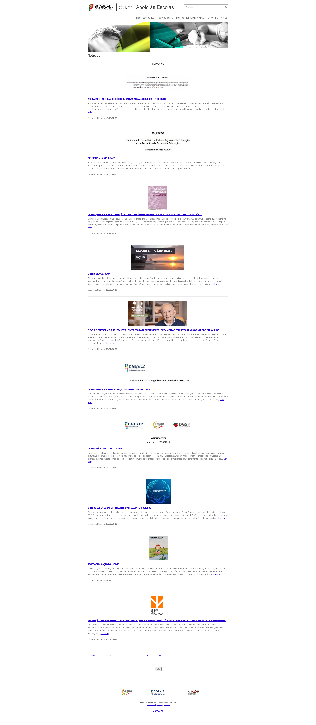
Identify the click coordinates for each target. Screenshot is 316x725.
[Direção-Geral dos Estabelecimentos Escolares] (158, 692)
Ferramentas (213, 18)
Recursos (179, 18)
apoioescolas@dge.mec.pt (155, 705)
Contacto (158, 711)
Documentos (148, 18)
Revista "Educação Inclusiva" (103, 564)
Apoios (224, 18)
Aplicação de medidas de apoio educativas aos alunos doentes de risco (127, 99)
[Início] (131, 7)
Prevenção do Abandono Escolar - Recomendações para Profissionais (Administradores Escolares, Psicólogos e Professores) (157, 621)
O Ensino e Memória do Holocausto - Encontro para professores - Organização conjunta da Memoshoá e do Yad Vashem (153, 330)
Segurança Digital (165, 18)
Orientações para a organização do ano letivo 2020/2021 (119, 389)
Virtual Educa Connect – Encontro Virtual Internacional (119, 508)
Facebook (167, 705)
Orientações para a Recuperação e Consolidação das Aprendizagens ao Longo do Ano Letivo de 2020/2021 (145, 215)
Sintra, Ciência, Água (99, 274)
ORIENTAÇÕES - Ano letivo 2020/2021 (106, 449)
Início (138, 18)
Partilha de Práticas (195, 18)
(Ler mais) (218, 284)
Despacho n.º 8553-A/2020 (101, 158)
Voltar (158, 669)
